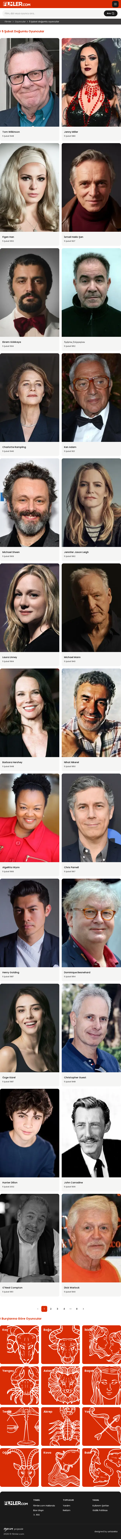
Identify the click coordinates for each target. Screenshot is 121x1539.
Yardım (66, 1505)
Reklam (66, 1510)
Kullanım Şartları (101, 1505)
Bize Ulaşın (38, 1510)
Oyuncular (20, 21)
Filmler (8, 21)
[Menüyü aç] (115, 4)
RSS (38, 1514)
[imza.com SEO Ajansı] (8, 1529)
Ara (109, 13)
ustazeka (112, 1531)
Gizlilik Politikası (100, 1510)
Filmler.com (18, 1534)
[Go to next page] (83, 1309)
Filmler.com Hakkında (44, 1505)
